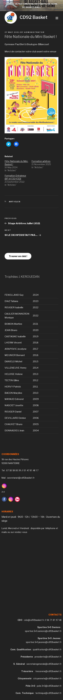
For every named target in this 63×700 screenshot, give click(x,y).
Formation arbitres (40, 161)
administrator (34, 32)
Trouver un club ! (18, 256)
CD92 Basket (33, 17)
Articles (15, 202)
